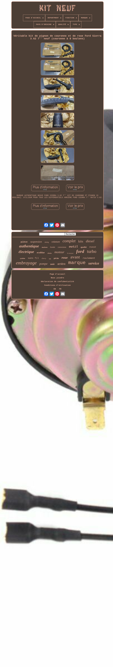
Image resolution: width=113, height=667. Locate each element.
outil (73, 246)
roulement (89, 258)
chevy (44, 258)
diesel (90, 241)
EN (55, 289)
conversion (62, 247)
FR (60, 289)
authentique (29, 246)
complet (69, 241)
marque (77, 263)
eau (50, 258)
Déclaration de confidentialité (57, 282)
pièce (24, 242)
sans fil (33, 258)
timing (47, 242)
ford (80, 251)
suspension (36, 241)
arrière (61, 263)
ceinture (56, 241)
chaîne (49, 253)
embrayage (26, 262)
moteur (59, 252)
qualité (84, 247)
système (22, 258)
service (93, 263)
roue (65, 257)
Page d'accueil (57, 274)
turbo (91, 251)
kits (80, 241)
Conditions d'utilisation (57, 285)
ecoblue (41, 252)
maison (44, 247)
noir (52, 264)
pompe (43, 263)
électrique (26, 252)
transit (92, 247)
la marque (70, 253)
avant (75, 257)
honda (52, 247)
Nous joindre (57, 278)
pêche (56, 258)
